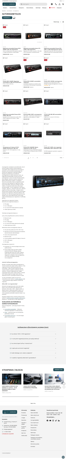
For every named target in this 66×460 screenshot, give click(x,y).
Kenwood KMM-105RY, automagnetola (33, 114)
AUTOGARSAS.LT (7, 453)
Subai (6, 312)
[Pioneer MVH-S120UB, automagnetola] (53, 68)
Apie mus (23, 433)
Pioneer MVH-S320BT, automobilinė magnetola (32, 82)
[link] (14, 157)
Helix (51, 414)
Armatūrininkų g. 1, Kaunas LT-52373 (10, 422)
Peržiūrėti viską (59, 369)
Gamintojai (38, 7)
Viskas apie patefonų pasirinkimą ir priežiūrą (30, 387)
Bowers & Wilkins (51, 412)
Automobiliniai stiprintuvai (10, 315)
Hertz (58, 414)
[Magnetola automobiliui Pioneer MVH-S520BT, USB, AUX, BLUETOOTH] (12, 35)
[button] (63, 4)
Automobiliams (9, 10)
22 (37, 157)
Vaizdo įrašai (24, 435)
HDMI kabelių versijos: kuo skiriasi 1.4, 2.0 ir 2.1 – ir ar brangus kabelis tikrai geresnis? (10, 388)
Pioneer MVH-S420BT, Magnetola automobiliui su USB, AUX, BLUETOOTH (12, 82)
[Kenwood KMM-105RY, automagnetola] (33, 101)
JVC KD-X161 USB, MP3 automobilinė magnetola (52, 115)
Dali (59, 412)
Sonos (48, 414)
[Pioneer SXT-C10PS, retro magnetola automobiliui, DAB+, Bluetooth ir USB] (53, 134)
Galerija (32, 441)
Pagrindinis (4, 10)
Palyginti (6, 25)
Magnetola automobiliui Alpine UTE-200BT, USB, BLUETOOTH (32, 49)
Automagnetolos (16, 10)
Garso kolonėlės (34, 412)
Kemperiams (33, 427)
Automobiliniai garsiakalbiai (10, 309)
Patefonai (33, 417)
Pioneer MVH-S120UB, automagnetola (53, 81)
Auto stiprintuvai (34, 422)
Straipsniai (59, 7)
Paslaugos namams (35, 435)
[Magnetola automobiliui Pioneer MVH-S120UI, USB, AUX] (12, 101)
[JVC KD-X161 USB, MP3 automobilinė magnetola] (53, 101)
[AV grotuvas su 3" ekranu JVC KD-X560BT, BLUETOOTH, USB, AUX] (12, 134)
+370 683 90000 (13, 425)
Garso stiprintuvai (35, 415)
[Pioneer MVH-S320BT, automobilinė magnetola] (33, 68)
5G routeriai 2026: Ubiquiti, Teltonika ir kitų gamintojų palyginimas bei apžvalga (53, 388)
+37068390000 (5, 0)
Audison (55, 414)
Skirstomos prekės (35, 444)
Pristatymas (24, 415)
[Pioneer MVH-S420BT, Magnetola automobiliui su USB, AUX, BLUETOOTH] (12, 68)
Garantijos (23, 420)
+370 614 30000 (12, 427)
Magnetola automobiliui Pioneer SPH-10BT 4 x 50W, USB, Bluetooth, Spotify (53, 49)
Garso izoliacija (34, 425)
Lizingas (23, 417)
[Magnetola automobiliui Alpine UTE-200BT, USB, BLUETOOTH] (33, 35)
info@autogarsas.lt (13, 0)
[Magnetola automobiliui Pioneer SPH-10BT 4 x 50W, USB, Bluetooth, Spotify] (53, 35)
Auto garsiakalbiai (35, 420)
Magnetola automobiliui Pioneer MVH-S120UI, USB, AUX (12, 115)
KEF (61, 412)
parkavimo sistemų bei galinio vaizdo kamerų (16, 298)
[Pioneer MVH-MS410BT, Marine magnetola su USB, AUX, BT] (33, 134)
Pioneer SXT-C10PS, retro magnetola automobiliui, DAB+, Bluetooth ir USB (52, 148)
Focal (56, 412)
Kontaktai (23, 412)
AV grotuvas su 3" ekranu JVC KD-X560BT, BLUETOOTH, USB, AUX (11, 148)
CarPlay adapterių (19, 279)
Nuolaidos (53, 7)
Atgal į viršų (33, 403)
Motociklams (33, 430)
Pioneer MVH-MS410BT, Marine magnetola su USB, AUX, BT (31, 148)
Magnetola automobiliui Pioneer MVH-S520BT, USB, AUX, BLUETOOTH (12, 49)
